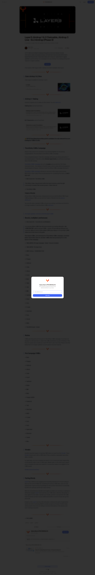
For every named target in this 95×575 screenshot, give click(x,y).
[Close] (62, 278)
